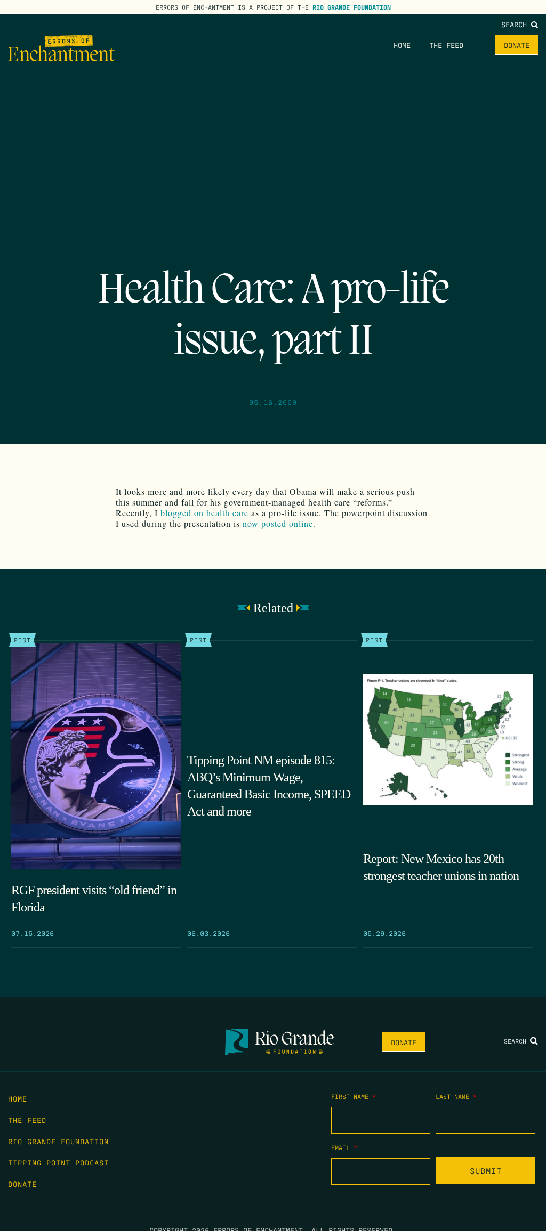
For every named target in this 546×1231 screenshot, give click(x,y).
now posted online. (279, 523)
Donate (516, 45)
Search (516, 24)
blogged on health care (204, 512)
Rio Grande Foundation (351, 7)
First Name (353, 1096)
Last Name (456, 1096)
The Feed (446, 45)
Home (402, 45)
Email (344, 1147)
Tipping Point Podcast (58, 1162)
